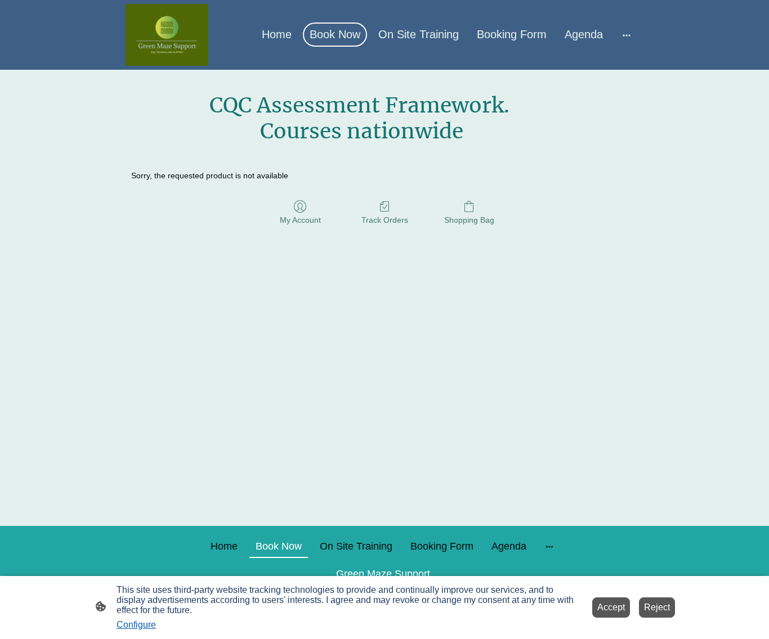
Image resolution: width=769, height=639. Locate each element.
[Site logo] (167, 35)
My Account (300, 219)
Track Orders (384, 219)
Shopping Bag (469, 219)
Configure (136, 624)
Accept (611, 607)
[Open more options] (626, 34)
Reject (657, 607)
